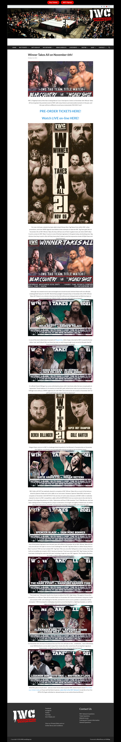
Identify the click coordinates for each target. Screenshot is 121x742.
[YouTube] (106, 6)
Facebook (48, 708)
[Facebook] (102, 6)
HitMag (108, 739)
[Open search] (109, 48)
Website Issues (84, 718)
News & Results (61, 47)
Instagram (48, 710)
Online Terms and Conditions (54, 725)
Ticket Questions (84, 716)
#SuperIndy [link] (59, 340)
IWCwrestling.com (26, 739)
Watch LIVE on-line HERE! (60, 118)
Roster (84, 47)
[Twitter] (104, 6)
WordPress (100, 739)
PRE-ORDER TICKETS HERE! (60, 111)
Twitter (47, 712)
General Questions (85, 722)
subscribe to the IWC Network (69, 690)
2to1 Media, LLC (50, 717)
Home (14, 47)
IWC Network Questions (87, 714)
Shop (92, 47)
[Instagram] (109, 6)
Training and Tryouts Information (89, 720)
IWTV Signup (67, 2)
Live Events (73, 47)
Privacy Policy (55, 723)
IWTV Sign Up (35, 47)
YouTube (48, 715)
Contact (102, 47)
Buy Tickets (53, 2)
